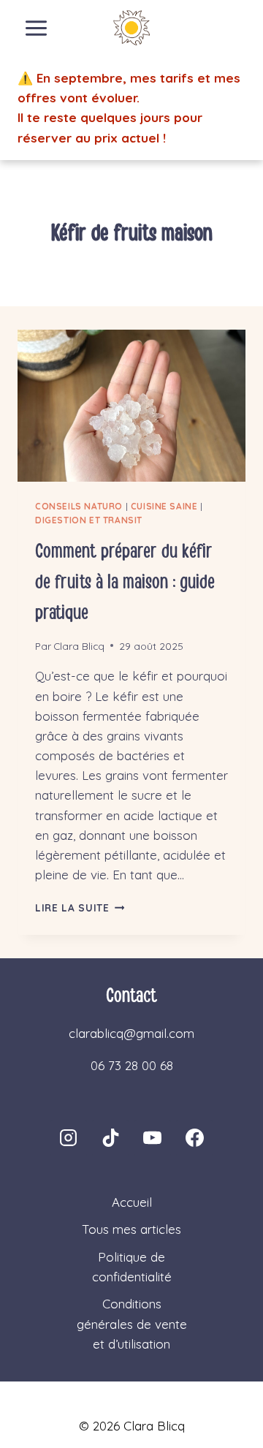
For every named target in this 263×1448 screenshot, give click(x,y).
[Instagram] (68, 1138)
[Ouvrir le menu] (37, 28)
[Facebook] (194, 1138)
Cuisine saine (164, 506)
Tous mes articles (131, 1229)
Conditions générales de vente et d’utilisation (132, 1323)
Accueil (132, 1202)
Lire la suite (79, 907)
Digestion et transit (88, 520)
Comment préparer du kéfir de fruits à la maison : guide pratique (125, 582)
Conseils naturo (79, 506)
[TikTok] (110, 1138)
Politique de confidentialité (132, 1266)
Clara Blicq (78, 646)
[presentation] (131, 406)
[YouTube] (152, 1138)
